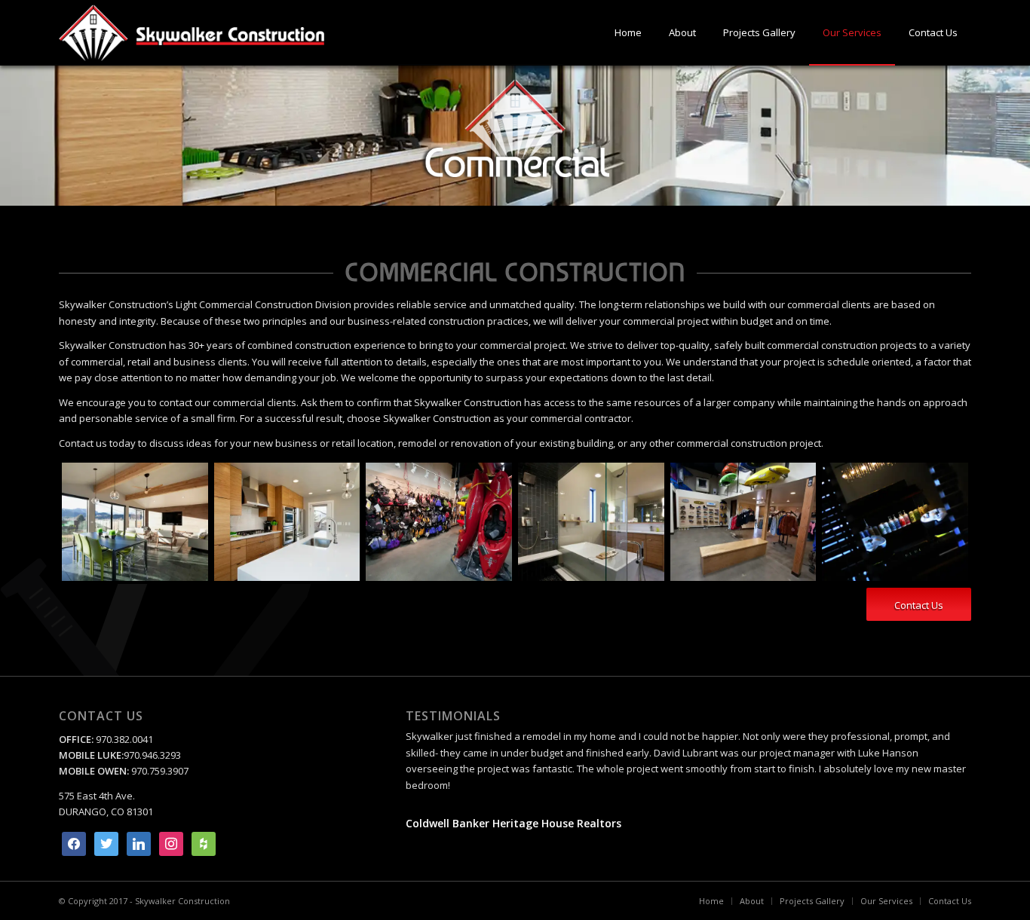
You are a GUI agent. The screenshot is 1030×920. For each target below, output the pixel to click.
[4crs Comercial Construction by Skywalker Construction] (439, 521)
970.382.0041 (123, 739)
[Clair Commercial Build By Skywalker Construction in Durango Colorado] (135, 521)
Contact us (83, 443)
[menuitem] (628, 33)
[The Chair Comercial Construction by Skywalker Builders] (895, 521)
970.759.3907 (160, 771)
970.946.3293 (152, 755)
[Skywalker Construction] (191, 33)
